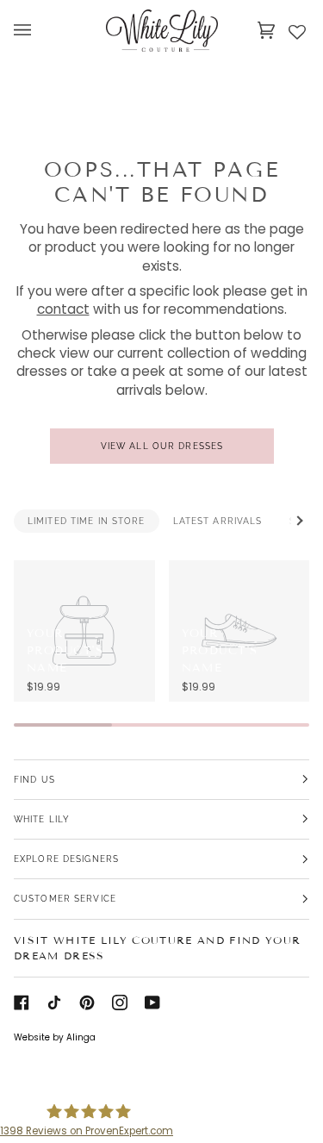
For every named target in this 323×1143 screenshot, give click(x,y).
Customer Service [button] (65, 898)
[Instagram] (119, 1002)
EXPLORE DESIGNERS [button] (66, 858)
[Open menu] (39, 30)
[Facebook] (21, 1002)
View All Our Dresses (161, 445)
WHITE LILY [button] (42, 819)
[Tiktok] (54, 1002)
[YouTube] (152, 1002)
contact (63, 310)
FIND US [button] (34, 779)
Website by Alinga (55, 1037)
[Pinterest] (87, 1002)
